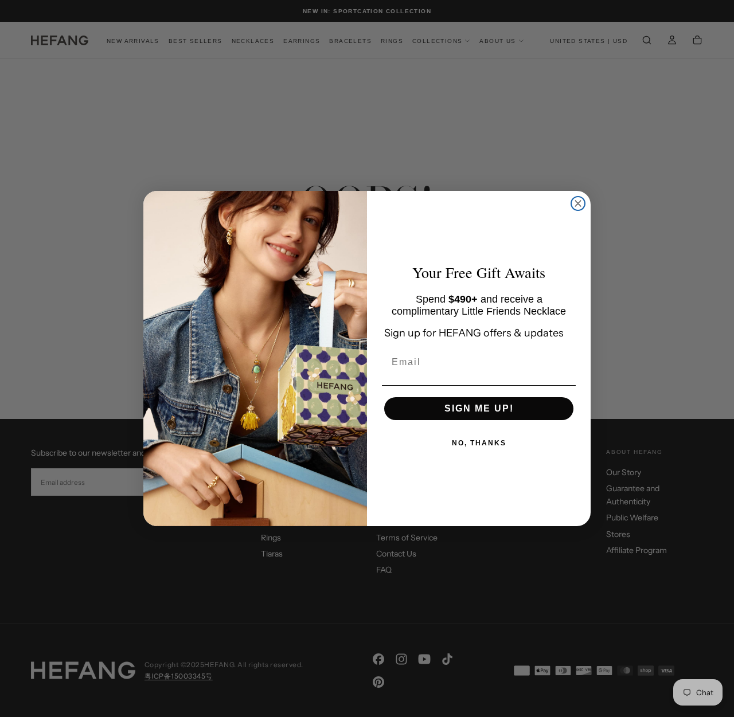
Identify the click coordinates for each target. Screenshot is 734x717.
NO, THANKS (479, 443)
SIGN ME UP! (479, 408)
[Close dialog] (578, 203)
